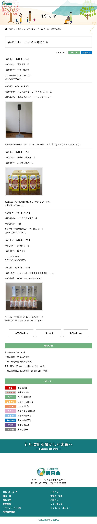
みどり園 (29, 29)
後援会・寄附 (56, 496)
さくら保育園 (24, 411)
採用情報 (22, 392)
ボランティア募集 (13, 508)
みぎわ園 (22, 415)
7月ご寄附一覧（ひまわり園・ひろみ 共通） (25, 366)
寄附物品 (22, 420)
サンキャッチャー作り (15, 352)
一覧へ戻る (48, 333)
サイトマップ (56, 504)
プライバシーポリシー (60, 508)
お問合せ (54, 500)
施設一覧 (7, 496)
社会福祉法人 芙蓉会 (7, 3)
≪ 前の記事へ (21, 333)
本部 (20, 388)
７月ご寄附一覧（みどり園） (18, 357)
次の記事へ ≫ (75, 333)
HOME (10, 29)
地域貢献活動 (9, 512)
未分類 (21, 429)
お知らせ (54, 492)
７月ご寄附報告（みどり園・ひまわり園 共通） (27, 371)
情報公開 (7, 500)
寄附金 (21, 425)
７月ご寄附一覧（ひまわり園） (19, 361)
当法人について (10, 492)
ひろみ (21, 406)
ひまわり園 (23, 402)
